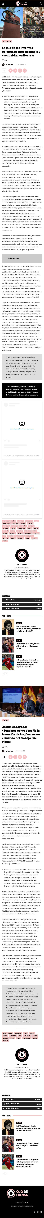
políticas (5, 538)
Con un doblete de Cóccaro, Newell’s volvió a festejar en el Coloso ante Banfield (27, 646)
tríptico (34, 538)
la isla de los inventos (26, 536)
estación (5, 528)
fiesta (36, 528)
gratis (34, 531)
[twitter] (24, 581)
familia (29, 528)
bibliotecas (6, 523)
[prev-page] (3, 673)
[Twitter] (15, 70)
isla (4, 536)
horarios (12, 533)
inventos (35, 533)
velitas (5, 541)
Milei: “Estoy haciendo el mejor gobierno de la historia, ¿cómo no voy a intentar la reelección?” (28, 628)
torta (27, 538)
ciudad (23, 523)
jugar (16, 536)
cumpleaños (23, 526)
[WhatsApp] (20, 70)
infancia (20, 533)
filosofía (5, 531)
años (13, 521)
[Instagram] (38, 1211)
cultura (14, 526)
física (12, 531)
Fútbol (19, 640)
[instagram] (22, 581)
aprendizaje (29, 521)
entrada (31, 526)
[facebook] (19, 581)
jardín (10, 536)
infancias (28, 533)
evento (13, 528)
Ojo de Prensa (9, 64)
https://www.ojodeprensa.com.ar (22, 567)
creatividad (6, 526)
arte (36, 521)
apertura (20, 521)
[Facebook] (10, 70)
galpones (19, 531)
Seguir (38, 604)
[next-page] (6, 673)
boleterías (15, 523)
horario (5, 533)
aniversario (6, 521)
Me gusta (38, 600)
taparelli (20, 538)
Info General (7, 41)
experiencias (21, 528)
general (27, 531)
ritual (13, 538)
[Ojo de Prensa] (3, 64)
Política (19, 623)
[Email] (25, 70)
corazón (30, 523)
